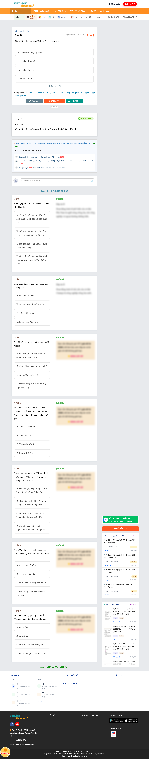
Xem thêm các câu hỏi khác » (54, 667)
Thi (55, 101)
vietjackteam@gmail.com (25, 744)
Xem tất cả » (133, 604)
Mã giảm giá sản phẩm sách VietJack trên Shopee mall (42, 168)
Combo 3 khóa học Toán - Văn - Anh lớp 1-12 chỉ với (41, 157)
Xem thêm (41, 702)
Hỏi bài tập (121, 528)
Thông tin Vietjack (91, 715)
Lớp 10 (22, 31)
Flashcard (35, 101)
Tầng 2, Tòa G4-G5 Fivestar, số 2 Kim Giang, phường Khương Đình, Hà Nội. (23, 733)
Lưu (90, 35)
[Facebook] (12, 724)
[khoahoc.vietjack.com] (24, 4)
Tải (75, 101)
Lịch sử (29, 31)
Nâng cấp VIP (76, 356)
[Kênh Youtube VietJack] (17, 724)
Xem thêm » (133, 536)
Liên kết (53, 715)
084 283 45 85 (21, 740)
